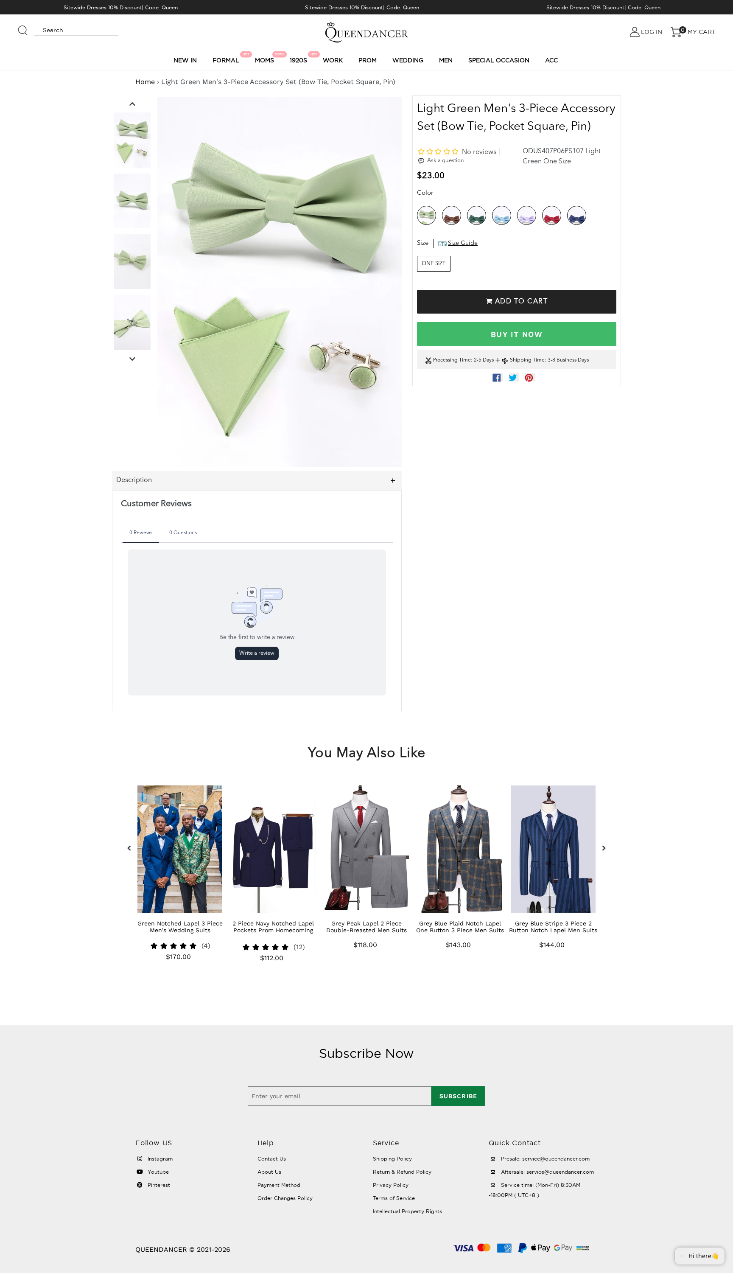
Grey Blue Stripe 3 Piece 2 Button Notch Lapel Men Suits (553, 927)
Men (446, 60)
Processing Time (452, 360)
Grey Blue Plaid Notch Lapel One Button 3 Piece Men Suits (460, 927)
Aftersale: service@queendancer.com (546, 1172)
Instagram (159, 1158)
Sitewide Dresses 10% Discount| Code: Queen (121, 7)
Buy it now (517, 334)
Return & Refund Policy (402, 1172)
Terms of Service (394, 1198)
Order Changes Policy (285, 1198)
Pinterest (158, 1185)
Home (145, 82)
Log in (651, 31)
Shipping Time (527, 360)
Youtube (157, 1172)
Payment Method (278, 1185)
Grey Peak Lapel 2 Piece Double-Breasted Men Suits (366, 927)
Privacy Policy (390, 1185)
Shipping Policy (392, 1158)
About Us (269, 1172)
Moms (266, 58)
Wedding (407, 60)
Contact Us (271, 1158)
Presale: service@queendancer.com (544, 1158)
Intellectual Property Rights (407, 1211)
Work (333, 60)
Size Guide (463, 244)
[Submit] (22, 26)
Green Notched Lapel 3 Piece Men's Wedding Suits (180, 927)
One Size (434, 263)
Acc (551, 60)
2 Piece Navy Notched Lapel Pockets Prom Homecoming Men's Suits (273, 930)
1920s (300, 58)
